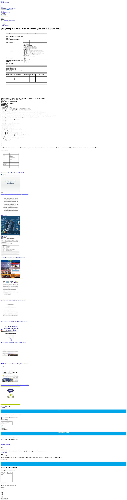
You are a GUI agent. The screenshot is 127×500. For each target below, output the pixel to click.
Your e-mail (3, 482)
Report (2, 449)
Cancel (2, 498)
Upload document (4, 8)
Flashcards (3, 12)
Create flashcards (11, 8)
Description (5, 420)
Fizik (4, 24)
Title (1, 418)
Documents (3, 444)
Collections (7, 12)
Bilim (4, 22)
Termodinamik (6, 25)
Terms (5, 452)
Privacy (2, 452)
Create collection (4, 429)
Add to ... (3, 19)
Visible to (2, 425)
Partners (5, 449)
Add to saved (12, 20)
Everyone (4, 427)
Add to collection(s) (5, 20)
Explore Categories (5, 2)
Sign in (2, 417)
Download (3, 407)
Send (6, 498)
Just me (3, 428)
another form (12, 470)
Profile (2, 18)
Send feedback (4, 459)
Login (2, 7)
